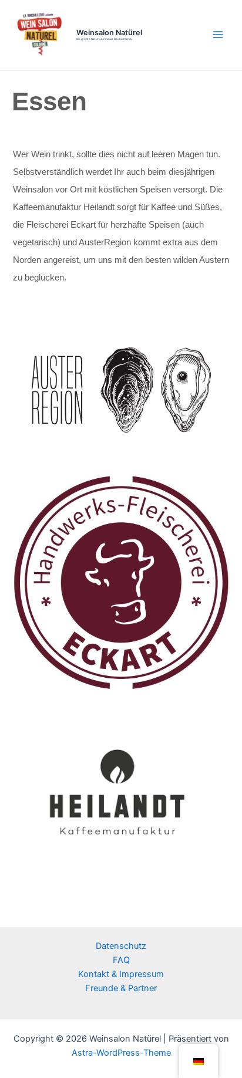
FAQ (121, 960)
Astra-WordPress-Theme (121, 1052)
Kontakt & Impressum (121, 974)
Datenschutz (121, 946)
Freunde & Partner (121, 988)
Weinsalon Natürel (109, 32)
